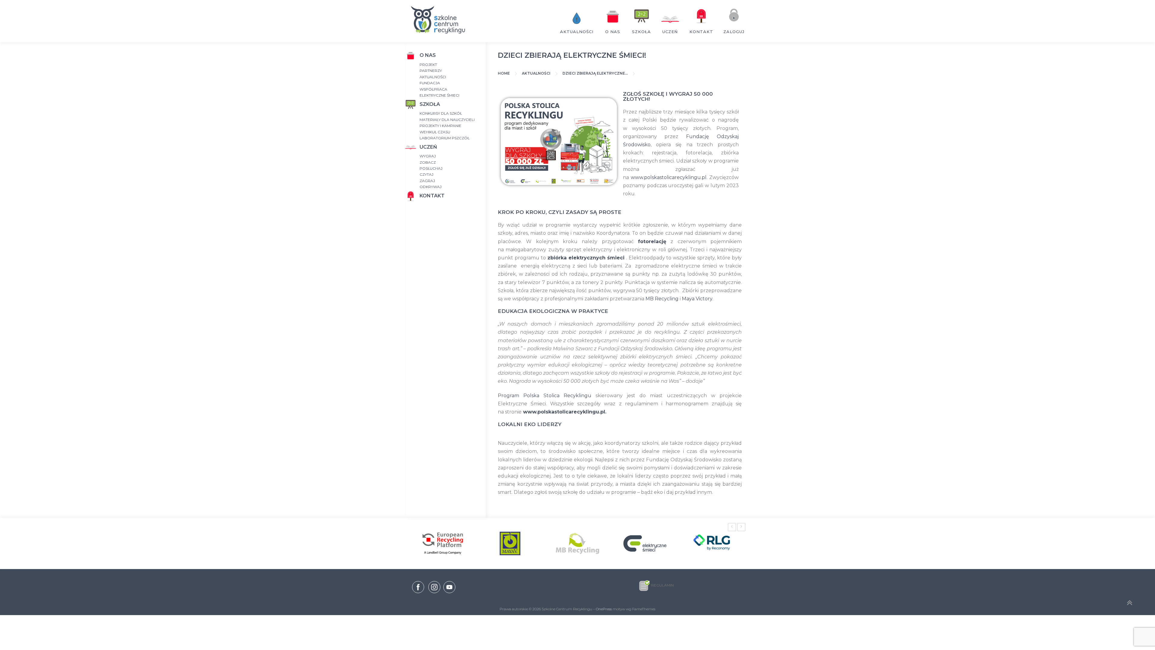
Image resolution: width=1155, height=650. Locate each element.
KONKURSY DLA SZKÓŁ (441, 113)
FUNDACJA (430, 83)
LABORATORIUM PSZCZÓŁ (445, 138)
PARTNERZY (431, 70)
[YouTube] (449, 593)
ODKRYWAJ (431, 186)
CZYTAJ (426, 174)
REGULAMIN (662, 585)
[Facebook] (418, 588)
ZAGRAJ (427, 180)
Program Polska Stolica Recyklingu (544, 395)
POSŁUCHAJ (431, 168)
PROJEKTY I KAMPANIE (440, 125)
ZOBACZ (428, 162)
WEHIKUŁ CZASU (435, 132)
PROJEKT (428, 64)
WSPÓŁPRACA (433, 89)
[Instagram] (434, 593)
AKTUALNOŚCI (433, 77)
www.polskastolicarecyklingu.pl (669, 177)
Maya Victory (697, 299)
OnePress (604, 609)
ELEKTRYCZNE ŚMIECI (439, 95)
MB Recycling (662, 299)
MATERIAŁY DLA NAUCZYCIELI (447, 119)
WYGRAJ (428, 156)
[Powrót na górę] (1129, 603)
